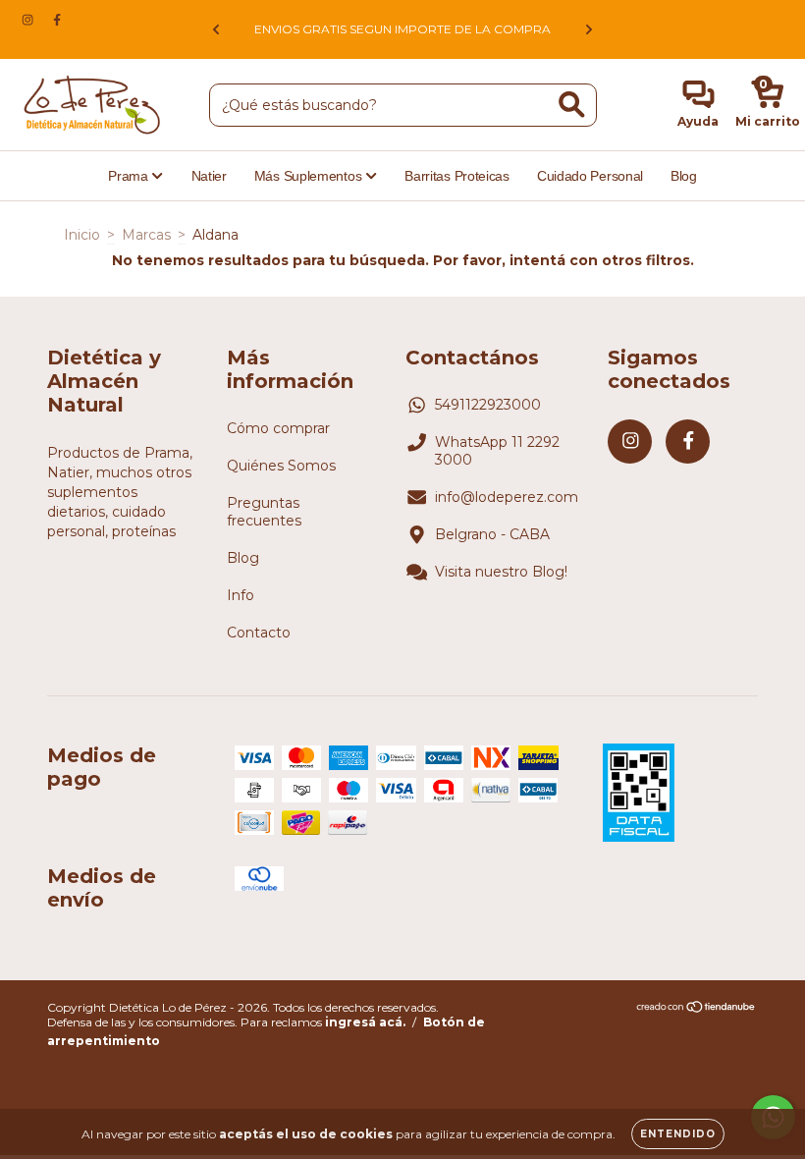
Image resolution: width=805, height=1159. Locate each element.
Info (240, 595)
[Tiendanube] (696, 1009)
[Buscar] (572, 105)
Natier (209, 176)
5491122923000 (488, 405)
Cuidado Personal (590, 176)
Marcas (146, 235)
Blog (684, 176)
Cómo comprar (278, 428)
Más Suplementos (309, 176)
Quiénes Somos (281, 465)
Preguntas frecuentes (264, 511)
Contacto (259, 632)
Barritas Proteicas (457, 176)
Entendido (678, 1134)
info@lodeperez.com (506, 497)
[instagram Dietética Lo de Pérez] (29, 19)
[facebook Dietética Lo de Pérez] (57, 19)
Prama (129, 176)
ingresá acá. (365, 1022)
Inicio (82, 235)
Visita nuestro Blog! (501, 571)
